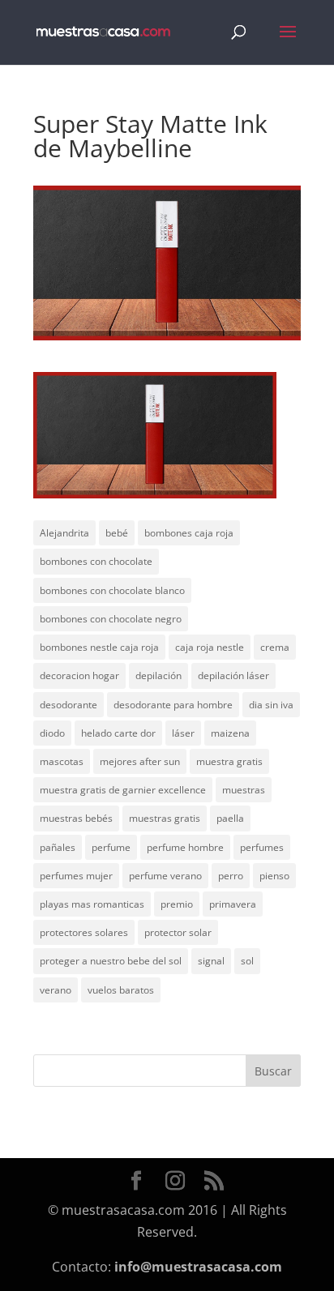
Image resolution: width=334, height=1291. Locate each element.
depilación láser (233, 675)
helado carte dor (118, 733)
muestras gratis (164, 818)
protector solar (178, 932)
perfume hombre (185, 847)
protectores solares (84, 932)
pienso (274, 876)
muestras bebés (76, 818)
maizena (230, 733)
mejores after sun (140, 761)
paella (230, 818)
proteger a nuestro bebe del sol (111, 961)
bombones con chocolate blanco (112, 590)
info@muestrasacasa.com (198, 1267)
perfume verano (165, 876)
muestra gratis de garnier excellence (123, 790)
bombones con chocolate (96, 561)
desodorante (68, 705)
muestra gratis (229, 761)
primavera (232, 904)
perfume (111, 847)
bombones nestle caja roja (99, 647)
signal (211, 961)
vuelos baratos (121, 990)
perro (230, 876)
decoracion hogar (79, 675)
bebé (116, 533)
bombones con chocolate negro (111, 619)
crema (274, 647)
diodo (52, 733)
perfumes (262, 847)
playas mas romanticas (92, 904)
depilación (158, 675)
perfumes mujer (76, 876)
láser (183, 733)
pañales (57, 847)
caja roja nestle (209, 647)
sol (247, 961)
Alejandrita (64, 533)
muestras (243, 790)
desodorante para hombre (173, 705)
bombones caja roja (188, 533)
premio (177, 904)
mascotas (62, 761)
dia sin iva (271, 705)
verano (55, 990)
